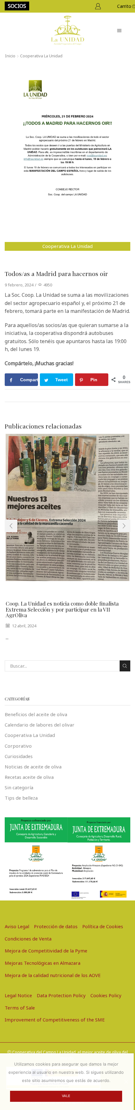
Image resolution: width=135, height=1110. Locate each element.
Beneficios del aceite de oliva (36, 714)
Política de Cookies (102, 926)
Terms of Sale (20, 1007)
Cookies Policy (106, 995)
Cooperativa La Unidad (41, 56)
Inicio (10, 56)
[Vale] (126, 1081)
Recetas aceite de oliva (29, 777)
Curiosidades (19, 756)
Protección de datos (56, 926)
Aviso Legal (17, 926)
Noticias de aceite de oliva (33, 766)
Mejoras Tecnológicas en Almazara (42, 963)
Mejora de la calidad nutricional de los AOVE (53, 975)
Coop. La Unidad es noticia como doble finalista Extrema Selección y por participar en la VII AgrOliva (62, 609)
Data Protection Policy (61, 995)
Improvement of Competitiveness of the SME (55, 1019)
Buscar (125, 665)
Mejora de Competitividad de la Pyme (46, 950)
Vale (66, 1096)
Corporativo (18, 746)
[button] (11, 526)
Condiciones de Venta (28, 938)
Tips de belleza (21, 798)
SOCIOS (17, 6)
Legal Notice (18, 995)
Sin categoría (19, 787)
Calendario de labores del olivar (39, 725)
